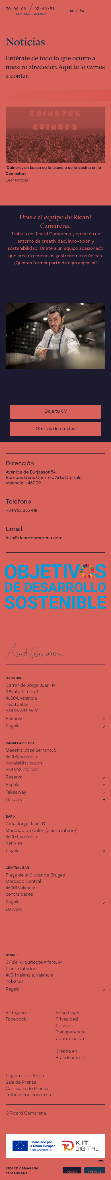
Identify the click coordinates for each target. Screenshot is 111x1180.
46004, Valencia (21, 698)
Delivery (14, 800)
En (71, 11)
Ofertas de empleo (55, 429)
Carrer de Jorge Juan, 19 (30, 685)
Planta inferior (21, 969)
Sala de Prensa (21, 1082)
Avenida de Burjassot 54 (31, 472)
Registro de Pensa (25, 1076)
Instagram (16, 1013)
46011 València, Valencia (29, 975)
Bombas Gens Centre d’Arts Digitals (43, 478)
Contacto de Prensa (27, 1089)
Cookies (64, 1026)
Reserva (14, 718)
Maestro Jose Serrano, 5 (31, 750)
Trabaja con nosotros (28, 1095)
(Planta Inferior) (22, 692)
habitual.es (17, 704)
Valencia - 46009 (23, 483)
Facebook (16, 1019)
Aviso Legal (67, 1013)
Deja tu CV (55, 411)
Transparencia (70, 1032)
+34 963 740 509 (22, 770)
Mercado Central (23, 881)
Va (82, 11)
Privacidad (67, 1019)
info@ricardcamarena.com (34, 538)
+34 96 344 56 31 (22, 711)
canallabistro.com (25, 763)
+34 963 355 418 (21, 510)
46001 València (20, 888)
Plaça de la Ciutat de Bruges (35, 875)
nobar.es (15, 981)
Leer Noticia (17, 180)
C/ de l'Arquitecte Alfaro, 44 (34, 962)
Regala (13, 726)
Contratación (70, 1039)
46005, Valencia (21, 757)
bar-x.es (14, 843)
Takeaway (16, 792)
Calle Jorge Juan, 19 (25, 824)
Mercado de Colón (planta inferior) (42, 830)
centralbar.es (19, 894)
